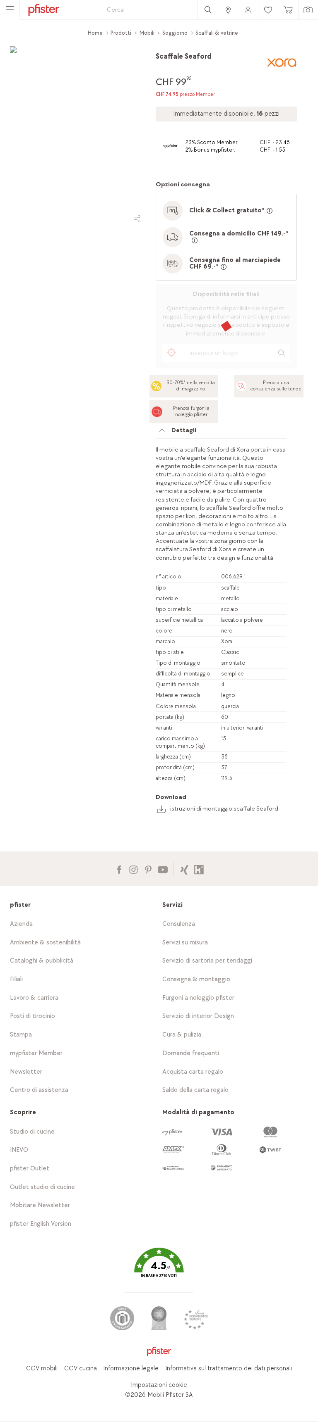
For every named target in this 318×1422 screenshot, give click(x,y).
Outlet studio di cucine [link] (42, 1187)
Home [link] (95, 32)
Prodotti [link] (121, 32)
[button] (159, 1268)
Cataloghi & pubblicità (41, 961)
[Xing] (184, 868)
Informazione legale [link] (131, 1368)
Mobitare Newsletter (40, 1205)
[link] (228, 9)
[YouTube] (162, 868)
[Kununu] (199, 868)
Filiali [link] (16, 979)
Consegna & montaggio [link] (196, 979)
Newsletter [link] (26, 1072)
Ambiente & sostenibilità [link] (45, 942)
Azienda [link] (21, 924)
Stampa (21, 1035)
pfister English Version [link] (40, 1224)
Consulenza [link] (178, 924)
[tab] (221, 432)
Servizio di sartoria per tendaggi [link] (207, 961)
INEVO (19, 1150)
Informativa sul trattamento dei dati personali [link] (228, 1368)
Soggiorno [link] (175, 32)
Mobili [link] (147, 32)
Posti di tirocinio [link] (32, 1016)
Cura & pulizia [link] (181, 1035)
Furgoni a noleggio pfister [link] (198, 998)
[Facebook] (119, 868)
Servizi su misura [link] (185, 942)
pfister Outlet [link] (29, 1168)
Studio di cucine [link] (32, 1132)
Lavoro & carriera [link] (34, 998)
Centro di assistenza (39, 1090)
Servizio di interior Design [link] (198, 1016)
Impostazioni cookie (159, 1385)
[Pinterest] (148, 868)
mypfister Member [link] (36, 1053)
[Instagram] (133, 868)
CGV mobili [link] (42, 1368)
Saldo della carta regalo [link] (195, 1090)
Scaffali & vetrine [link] (216, 32)
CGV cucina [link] (80, 1368)
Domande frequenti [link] (190, 1053)
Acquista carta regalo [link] (192, 1072)
